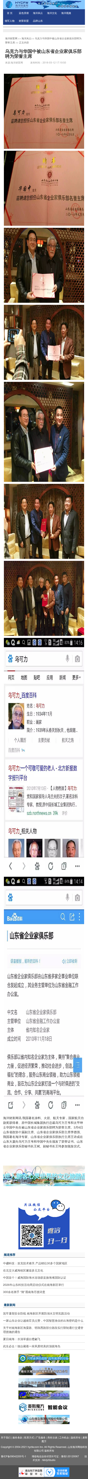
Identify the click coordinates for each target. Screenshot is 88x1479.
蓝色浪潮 (24, 13)
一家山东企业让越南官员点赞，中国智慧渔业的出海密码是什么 (43, 1320)
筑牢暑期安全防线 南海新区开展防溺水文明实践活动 (36, 1313)
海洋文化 (52, 13)
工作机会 (64, 1437)
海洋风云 (38, 13)
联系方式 (29, 1437)
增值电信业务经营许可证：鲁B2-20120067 (55, 1456)
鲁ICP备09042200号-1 (13, 1456)
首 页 (9, 13)
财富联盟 (24, 20)
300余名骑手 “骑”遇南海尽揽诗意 (24, 1292)
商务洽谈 (52, 1437)
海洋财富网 (11, 38)
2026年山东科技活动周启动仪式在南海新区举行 (33, 1285)
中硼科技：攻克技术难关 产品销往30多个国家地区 (35, 1263)
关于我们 (6, 1437)
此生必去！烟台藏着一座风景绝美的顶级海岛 (31, 1346)
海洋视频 (66, 13)
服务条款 (17, 1437)
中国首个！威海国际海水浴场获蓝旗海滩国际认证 (34, 1277)
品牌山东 (38, 20)
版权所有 (76, 1437)
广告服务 (41, 1437)
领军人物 (10, 20)
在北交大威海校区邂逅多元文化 (23, 1270)
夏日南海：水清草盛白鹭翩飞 (21, 1339)
